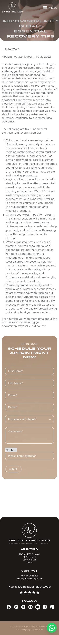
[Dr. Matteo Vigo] (12, 7)
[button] (52, 628)
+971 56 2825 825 (29, 576)
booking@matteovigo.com (30, 578)
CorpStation (37, 629)
